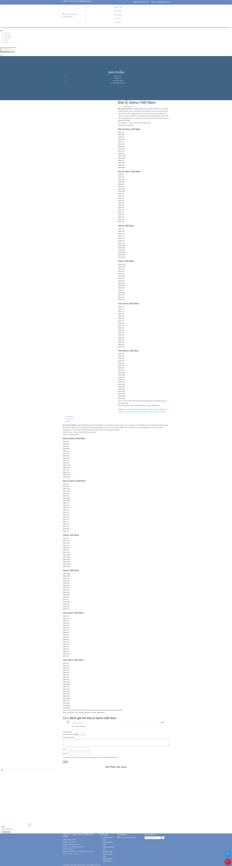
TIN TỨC (118, 18)
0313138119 (70, 849)
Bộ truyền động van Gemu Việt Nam (148, 409)
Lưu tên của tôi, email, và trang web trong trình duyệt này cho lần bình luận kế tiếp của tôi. (91, 757)
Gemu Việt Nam (129, 409)
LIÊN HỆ (118, 22)
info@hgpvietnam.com (163, 2)
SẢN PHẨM (118, 15)
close (1, 55)
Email (65, 753)
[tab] (118, 416)
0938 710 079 (144, 2)
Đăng (65, 761)
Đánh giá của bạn (69, 734)
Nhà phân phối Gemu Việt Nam (143, 412)
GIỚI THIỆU (118, 11)
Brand (68, 421)
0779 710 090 (72, 842)
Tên (64, 749)
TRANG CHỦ (117, 7)
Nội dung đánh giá (69, 737)
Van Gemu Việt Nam (160, 412)
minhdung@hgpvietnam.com (75, 847)
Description (70, 416)
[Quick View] (29, 824)
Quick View (6, 832)
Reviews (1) (70, 419)
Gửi (163, 838)
